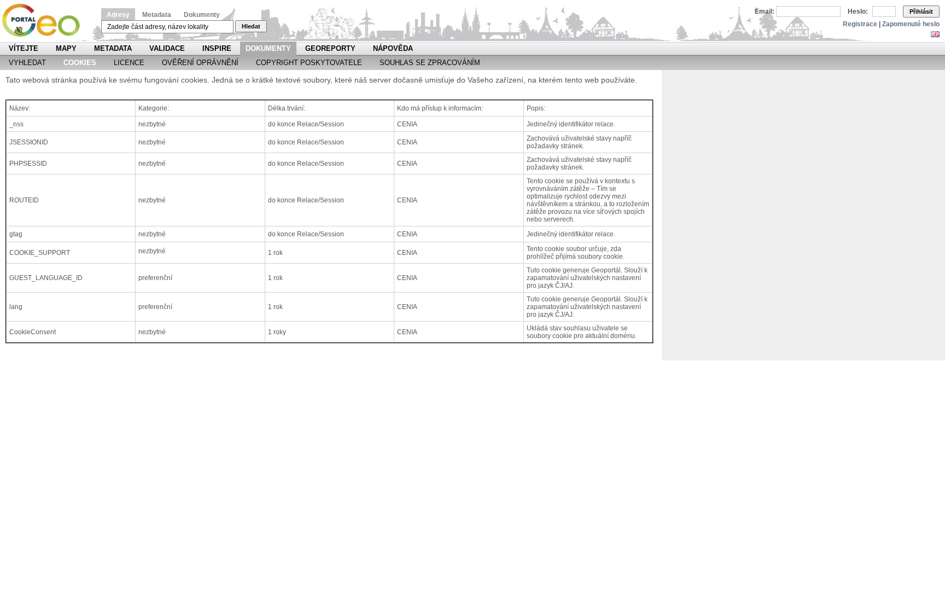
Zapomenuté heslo (911, 24)
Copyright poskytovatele (309, 63)
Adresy (118, 15)
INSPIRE (216, 48)
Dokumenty (202, 15)
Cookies (79, 63)
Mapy (66, 48)
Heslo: (858, 11)
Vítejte (23, 48)
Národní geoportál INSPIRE (45, 20)
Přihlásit (921, 11)
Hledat (251, 26)
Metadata (156, 15)
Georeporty (330, 48)
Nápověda (393, 48)
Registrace (860, 24)
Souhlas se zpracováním (430, 63)
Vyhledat (27, 63)
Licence (129, 63)
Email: (764, 11)
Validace (167, 48)
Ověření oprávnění (200, 63)
